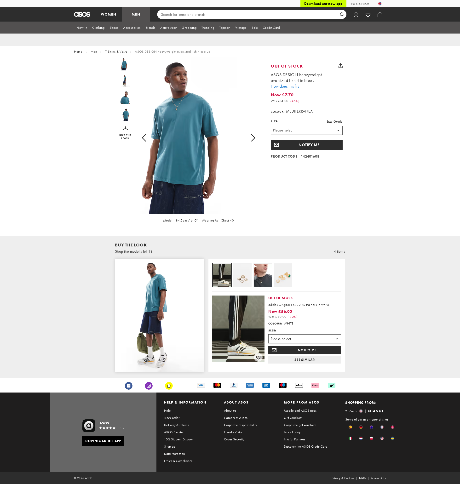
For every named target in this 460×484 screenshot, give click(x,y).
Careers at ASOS (236, 418)
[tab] (82, 28)
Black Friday (292, 432)
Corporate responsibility (240, 425)
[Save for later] (258, 357)
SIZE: (274, 121)
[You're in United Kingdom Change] (380, 3)
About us (230, 410)
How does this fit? (285, 86)
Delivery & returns (176, 425)
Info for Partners (294, 439)
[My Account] (356, 14)
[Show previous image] (149, 137)
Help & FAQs (360, 3)
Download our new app (323, 3)
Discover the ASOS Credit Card (306, 446)
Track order (171, 418)
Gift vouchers (293, 418)
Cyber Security (234, 439)
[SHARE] (340, 66)
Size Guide (335, 121)
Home (78, 51)
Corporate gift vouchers (300, 425)
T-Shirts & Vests (116, 51)
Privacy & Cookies (343, 478)
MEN (136, 14)
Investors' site (233, 432)
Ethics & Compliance (178, 461)
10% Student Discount (179, 439)
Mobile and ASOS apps (300, 410)
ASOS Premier (174, 432)
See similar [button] (304, 360)
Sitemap (169, 446)
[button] (125, 133)
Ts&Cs (362, 478)
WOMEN (108, 14)
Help (167, 410)
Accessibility (378, 478)
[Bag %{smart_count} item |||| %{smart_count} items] (380, 14)
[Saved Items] (368, 14)
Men (94, 51)
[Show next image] (247, 137)
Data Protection (174, 453)
